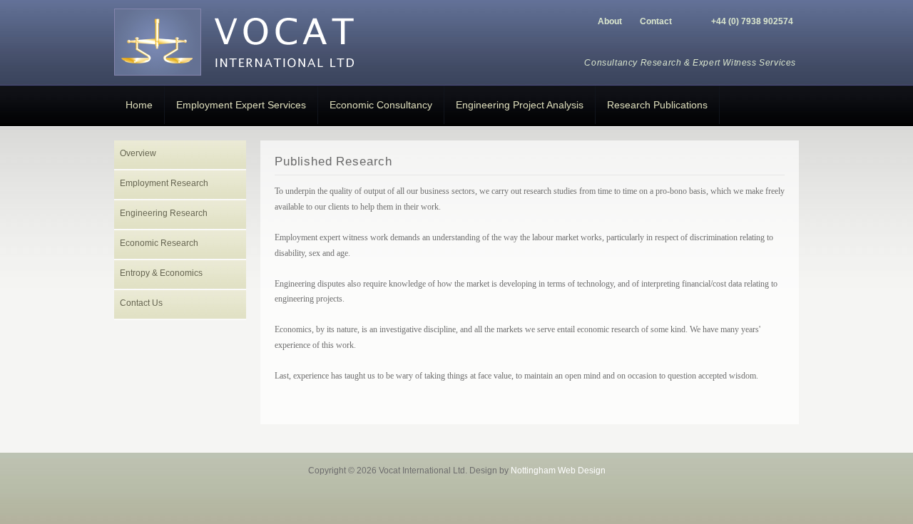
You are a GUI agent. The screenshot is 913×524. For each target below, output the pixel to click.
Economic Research (159, 243)
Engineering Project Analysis (519, 105)
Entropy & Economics (161, 273)
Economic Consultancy (381, 105)
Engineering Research (164, 213)
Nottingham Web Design (558, 471)
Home (139, 105)
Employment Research (164, 183)
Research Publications (657, 105)
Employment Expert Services (241, 105)
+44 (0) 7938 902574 (752, 21)
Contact (656, 21)
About (610, 21)
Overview (138, 153)
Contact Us (141, 303)
